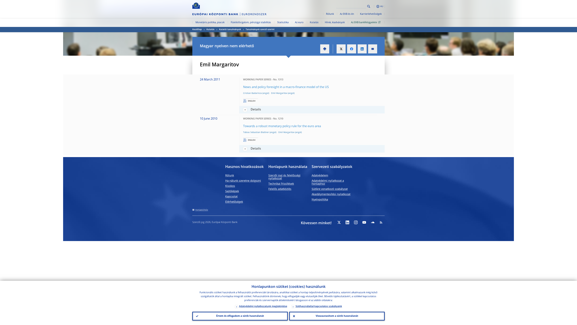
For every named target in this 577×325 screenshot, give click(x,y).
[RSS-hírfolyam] (381, 222)
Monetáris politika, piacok (209, 22)
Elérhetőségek (234, 202)
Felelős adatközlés (279, 189)
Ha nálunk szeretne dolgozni (243, 181)
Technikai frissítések (281, 184)
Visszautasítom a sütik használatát (337, 316)
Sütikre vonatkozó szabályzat (330, 189)
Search (368, 6)
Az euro (299, 22)
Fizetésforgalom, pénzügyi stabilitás (251, 22)
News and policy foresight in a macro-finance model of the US (286, 87)
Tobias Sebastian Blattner (256, 132)
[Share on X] (341, 48)
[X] (339, 222)
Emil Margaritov (279, 93)
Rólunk (330, 14)
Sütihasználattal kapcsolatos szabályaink (319, 306)
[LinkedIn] (347, 222)
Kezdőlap (197, 29)
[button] (374, 6)
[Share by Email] (372, 48)
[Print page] (324, 48)
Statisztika (283, 22)
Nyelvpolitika (320, 199)
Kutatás (314, 22)
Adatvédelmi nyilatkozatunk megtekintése (263, 306)
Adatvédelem (320, 175)
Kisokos (230, 186)
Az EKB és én (347, 14)
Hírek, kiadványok (335, 22)
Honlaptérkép (201, 210)
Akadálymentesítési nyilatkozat (331, 194)
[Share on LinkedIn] (362, 48)
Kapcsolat (231, 196)
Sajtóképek (232, 191)
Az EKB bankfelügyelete (364, 22)
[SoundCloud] (372, 222)
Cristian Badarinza (252, 93)
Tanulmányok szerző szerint (260, 29)
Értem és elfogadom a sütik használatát (240, 316)
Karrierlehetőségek (371, 14)
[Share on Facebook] (351, 48)
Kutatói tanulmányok (230, 29)
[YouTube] (364, 222)
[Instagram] (355, 222)
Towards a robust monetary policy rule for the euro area (282, 126)
